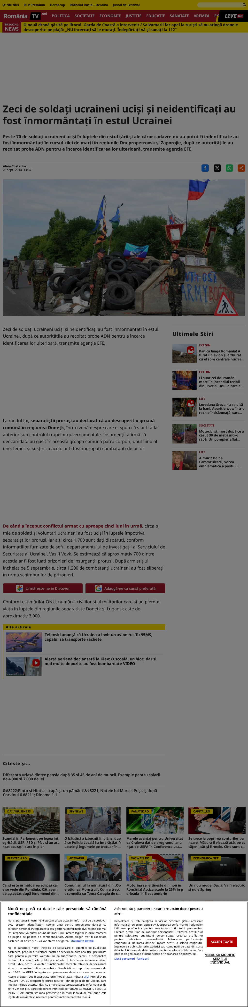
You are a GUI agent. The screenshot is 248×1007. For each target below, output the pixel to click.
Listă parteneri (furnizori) (131, 958)
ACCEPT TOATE (222, 942)
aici (86, 976)
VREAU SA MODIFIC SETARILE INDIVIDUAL (220, 958)
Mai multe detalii (81, 941)
